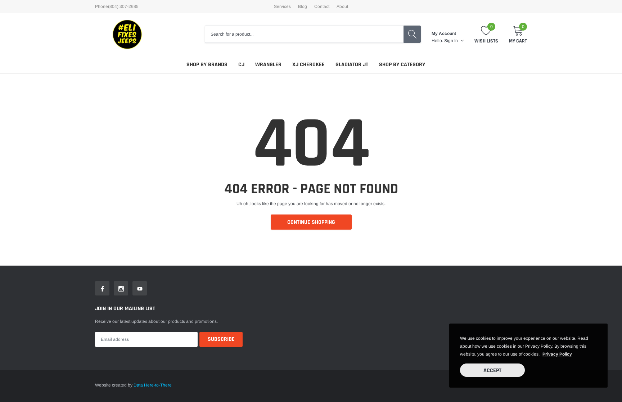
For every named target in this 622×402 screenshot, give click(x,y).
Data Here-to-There (153, 385)
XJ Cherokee (308, 64)
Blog (302, 6)
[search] (412, 34)
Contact (321, 6)
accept (492, 370)
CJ (241, 64)
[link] (102, 288)
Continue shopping (311, 222)
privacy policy (557, 354)
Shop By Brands (206, 64)
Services (282, 6)
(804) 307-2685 (123, 6)
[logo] (127, 34)
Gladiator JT (351, 64)
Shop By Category (402, 64)
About (342, 6)
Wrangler (268, 64)
